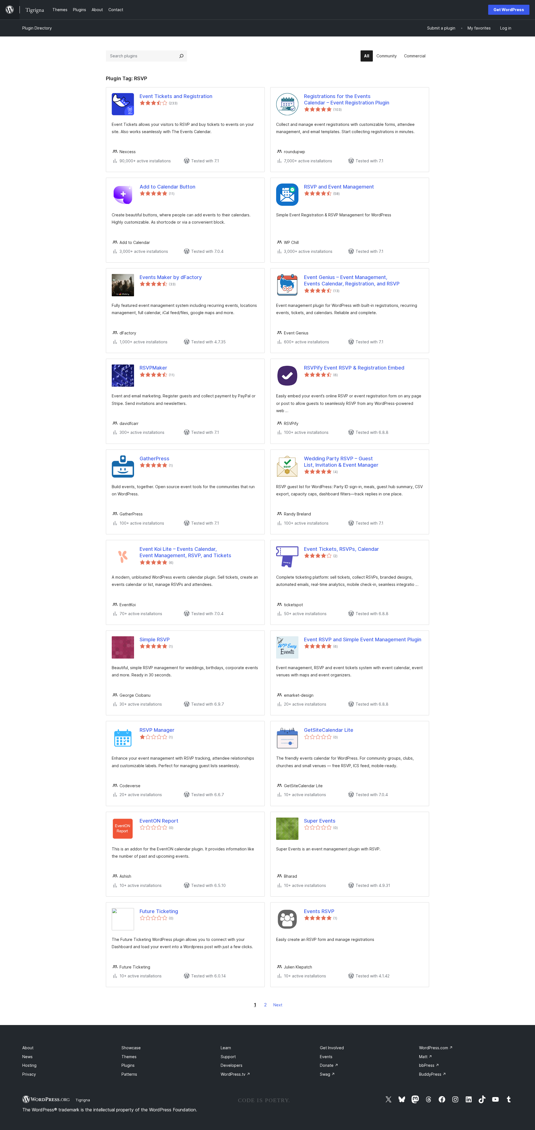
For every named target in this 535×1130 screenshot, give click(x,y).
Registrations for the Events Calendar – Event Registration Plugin (346, 99)
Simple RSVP (155, 639)
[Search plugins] (181, 56)
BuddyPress (432, 1074)
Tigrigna (83, 1100)
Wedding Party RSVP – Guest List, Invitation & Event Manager (341, 462)
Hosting (29, 1065)
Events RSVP (319, 911)
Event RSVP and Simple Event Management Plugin (362, 639)
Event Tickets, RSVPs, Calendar (341, 549)
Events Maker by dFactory (171, 277)
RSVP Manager (157, 730)
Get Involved (332, 1047)
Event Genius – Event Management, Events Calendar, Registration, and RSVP (352, 280)
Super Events (319, 821)
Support (228, 1056)
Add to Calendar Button (167, 187)
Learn (226, 1047)
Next (277, 1004)
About (27, 1047)
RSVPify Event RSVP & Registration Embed (354, 368)
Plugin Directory (37, 28)
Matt (425, 1056)
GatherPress (154, 458)
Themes (129, 1056)
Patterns (129, 1074)
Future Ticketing (159, 911)
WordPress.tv (235, 1074)
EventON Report (159, 821)
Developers (231, 1065)
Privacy (29, 1074)
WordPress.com (436, 1047)
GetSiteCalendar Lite (328, 730)
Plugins (128, 1065)
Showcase (131, 1047)
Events (326, 1056)
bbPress (429, 1065)
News (27, 1056)
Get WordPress (508, 9)
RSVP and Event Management (339, 187)
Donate (329, 1065)
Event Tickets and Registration (176, 96)
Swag (327, 1074)
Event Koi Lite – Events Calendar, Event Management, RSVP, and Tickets (185, 552)
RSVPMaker (153, 368)
